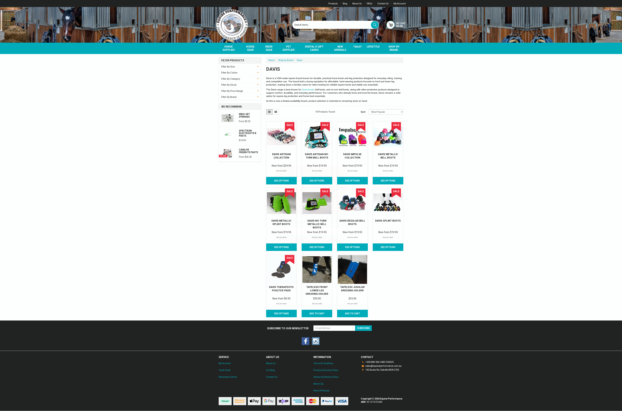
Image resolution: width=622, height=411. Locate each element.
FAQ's (369, 3)
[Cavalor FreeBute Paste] (227, 153)
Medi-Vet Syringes (244, 115)
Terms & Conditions (323, 363)
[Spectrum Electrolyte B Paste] (227, 134)
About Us (357, 3)
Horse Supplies (229, 48)
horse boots (308, 89)
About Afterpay (321, 390)
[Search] (375, 25)
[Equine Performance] (232, 25)
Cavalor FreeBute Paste (248, 150)
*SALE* (357, 46)
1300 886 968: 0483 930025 (379, 362)
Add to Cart (316, 313)
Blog (345, 3)
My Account (225, 363)
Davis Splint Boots (388, 220)
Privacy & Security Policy (325, 370)
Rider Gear (268, 48)
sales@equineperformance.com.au (383, 366)
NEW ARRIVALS (340, 48)
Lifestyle (373, 46)
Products (333, 3)
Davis (299, 60)
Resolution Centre (228, 377)
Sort (363, 112)
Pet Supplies (288, 48)
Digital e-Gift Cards (314, 48)
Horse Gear (250, 48)
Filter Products (232, 60)
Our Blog (270, 370)
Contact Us (383, 3)
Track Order (225, 370)
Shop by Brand (393, 48)
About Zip (318, 383)
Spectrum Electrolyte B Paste (247, 133)
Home (272, 60)
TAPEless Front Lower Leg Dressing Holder (317, 290)
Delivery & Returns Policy (326, 377)
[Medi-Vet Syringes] (227, 117)
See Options (352, 180)
